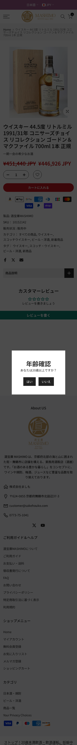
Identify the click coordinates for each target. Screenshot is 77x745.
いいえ (46, 381)
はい (30, 381)
